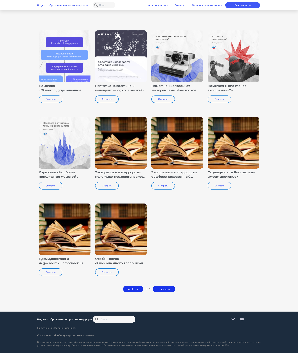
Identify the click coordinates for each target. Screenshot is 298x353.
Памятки (180, 5)
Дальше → (164, 289)
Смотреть (51, 99)
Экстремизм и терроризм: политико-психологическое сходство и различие (119, 176)
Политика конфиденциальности (56, 327)
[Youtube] (242, 319)
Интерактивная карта (207, 5)
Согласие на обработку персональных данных (65, 335)
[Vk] (233, 319)
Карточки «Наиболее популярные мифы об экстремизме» (57, 176)
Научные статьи (157, 5)
